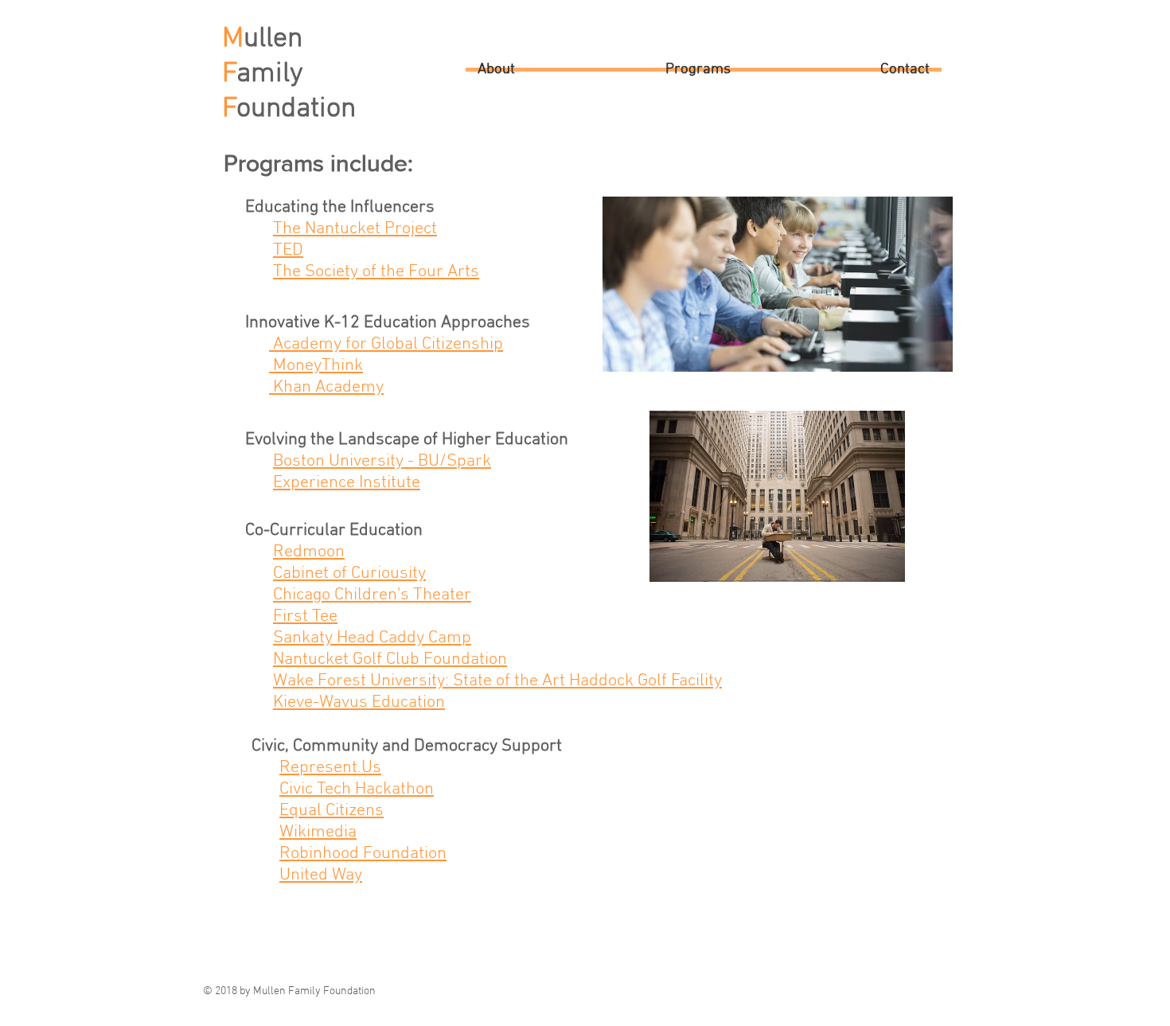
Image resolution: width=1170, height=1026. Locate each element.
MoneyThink (316, 365)
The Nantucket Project (355, 229)
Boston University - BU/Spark (382, 461)
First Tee (305, 616)
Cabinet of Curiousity (349, 573)
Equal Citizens (331, 810)
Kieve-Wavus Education (359, 702)
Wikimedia (318, 832)
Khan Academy (326, 387)
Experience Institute (346, 482)
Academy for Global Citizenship (386, 344)
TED (288, 250)
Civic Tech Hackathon (356, 789)
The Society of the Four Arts (376, 272)
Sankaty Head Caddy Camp (372, 638)
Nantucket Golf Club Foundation (390, 659)
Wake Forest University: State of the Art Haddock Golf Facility (497, 681)
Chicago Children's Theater (372, 595)
